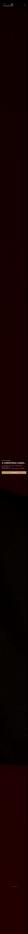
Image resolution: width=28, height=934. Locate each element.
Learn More (14, 472)
